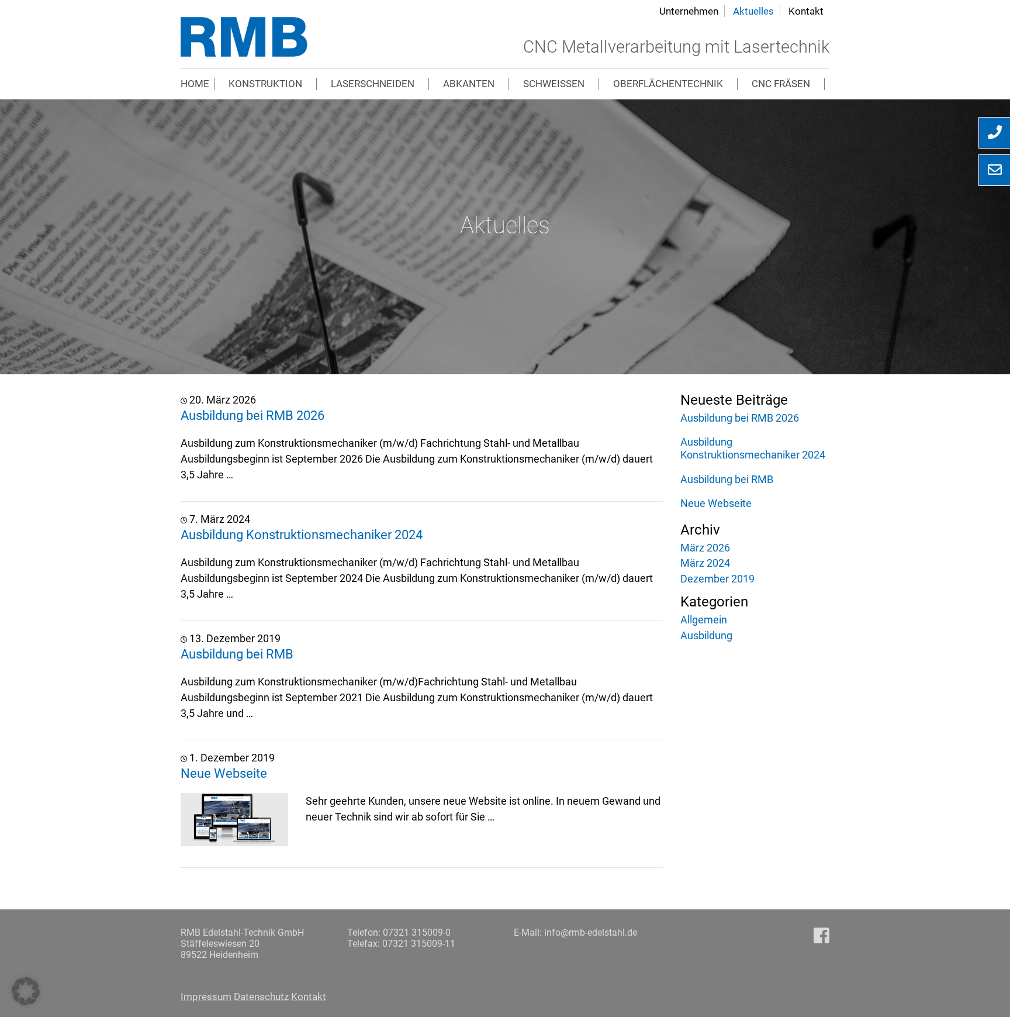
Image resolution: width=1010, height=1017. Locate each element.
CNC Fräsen (781, 83)
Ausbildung (706, 635)
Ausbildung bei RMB (237, 653)
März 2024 (705, 563)
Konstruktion (265, 83)
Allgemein (703, 619)
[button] (25, 991)
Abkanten (468, 83)
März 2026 (705, 548)
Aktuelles (753, 11)
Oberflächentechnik (668, 83)
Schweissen (553, 83)
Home (195, 83)
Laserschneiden (372, 83)
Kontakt (806, 11)
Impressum (206, 996)
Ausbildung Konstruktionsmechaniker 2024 (302, 534)
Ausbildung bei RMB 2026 (252, 415)
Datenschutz (261, 996)
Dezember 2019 (717, 579)
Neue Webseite (224, 773)
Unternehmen (688, 11)
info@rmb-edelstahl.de (590, 932)
